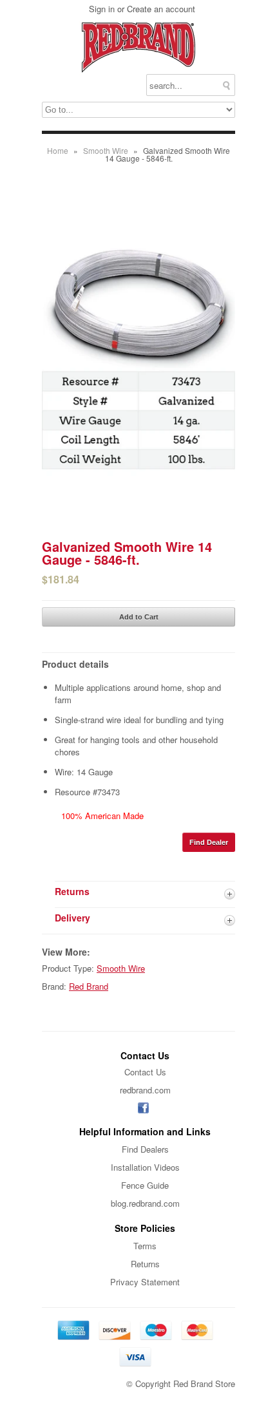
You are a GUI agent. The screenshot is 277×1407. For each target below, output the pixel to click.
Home (57, 150)
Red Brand (88, 986)
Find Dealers (145, 1149)
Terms (145, 1246)
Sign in (102, 9)
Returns (145, 1264)
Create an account (161, 9)
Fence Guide (145, 1185)
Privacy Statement (145, 1282)
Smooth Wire (105, 150)
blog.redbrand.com (145, 1203)
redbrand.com (145, 1090)
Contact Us (145, 1072)
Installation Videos (145, 1167)
